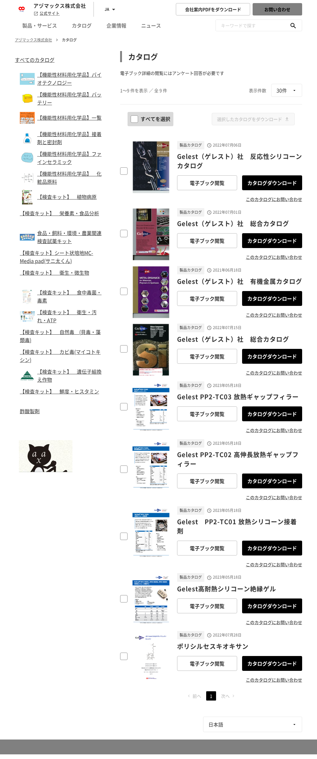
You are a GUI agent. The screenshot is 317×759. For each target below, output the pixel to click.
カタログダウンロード (272, 183)
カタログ (82, 25)
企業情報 (116, 25)
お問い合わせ (277, 9)
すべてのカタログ (34, 59)
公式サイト (50, 13)
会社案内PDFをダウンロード (213, 9)
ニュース (151, 25)
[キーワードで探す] (293, 25)
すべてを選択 (155, 118)
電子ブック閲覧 (207, 183)
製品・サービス (39, 25)
